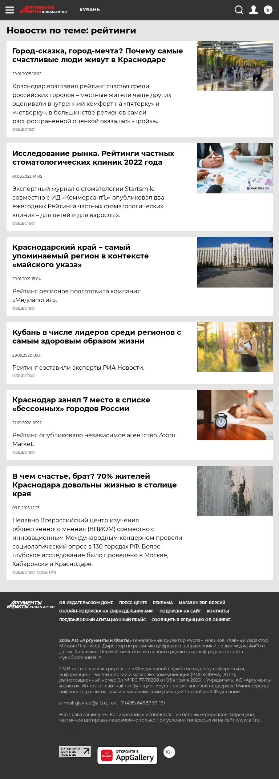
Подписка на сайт (180, 611)
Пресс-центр (133, 603)
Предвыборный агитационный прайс (102, 620)
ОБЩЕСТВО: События (34, 572)
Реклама (163, 603)
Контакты (218, 611)
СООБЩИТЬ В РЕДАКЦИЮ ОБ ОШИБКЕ (191, 620)
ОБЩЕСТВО (23, 130)
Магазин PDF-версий (202, 603)
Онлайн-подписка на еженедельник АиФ (106, 611)
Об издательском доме (86, 603)
